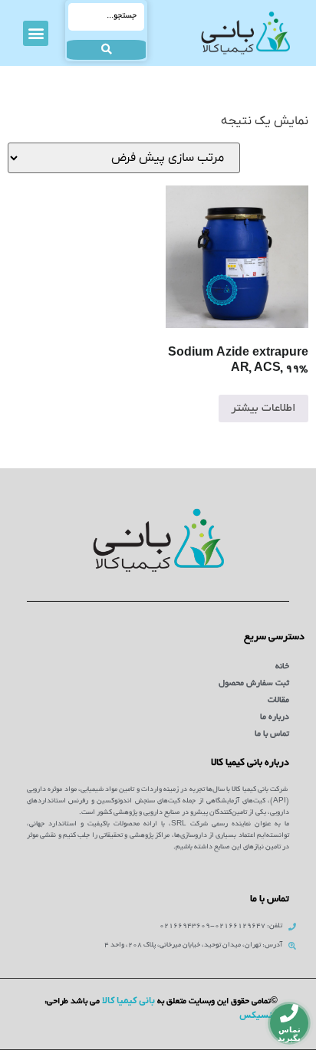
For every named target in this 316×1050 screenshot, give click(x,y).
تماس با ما (272, 734)
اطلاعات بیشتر (263, 408)
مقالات (278, 700)
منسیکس (258, 1015)
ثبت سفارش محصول (254, 683)
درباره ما (274, 717)
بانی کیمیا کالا (128, 1001)
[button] (35, 33)
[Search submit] (106, 50)
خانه (282, 666)
